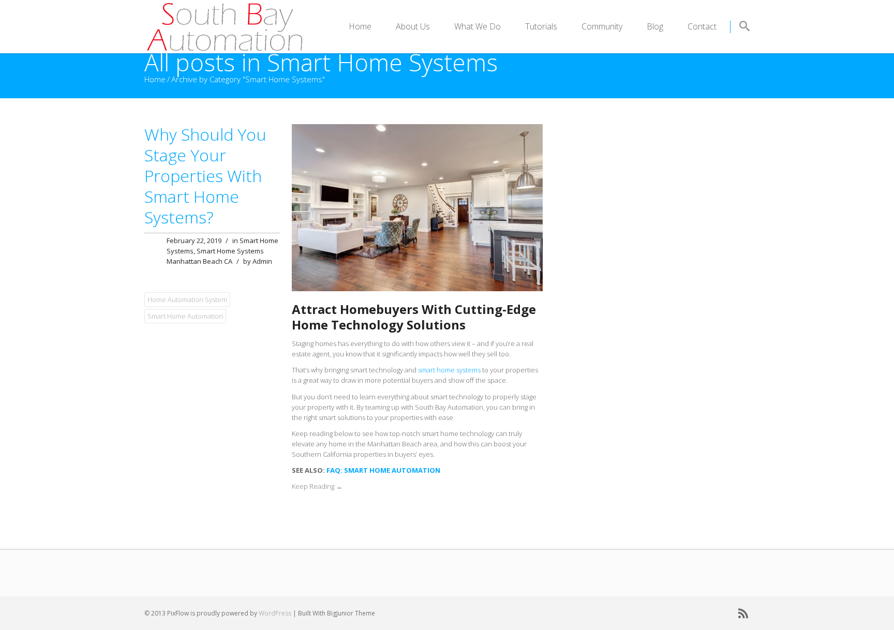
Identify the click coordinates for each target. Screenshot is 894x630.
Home (360, 26)
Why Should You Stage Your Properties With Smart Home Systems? (205, 175)
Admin (262, 261)
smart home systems (449, 369)
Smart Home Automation (185, 316)
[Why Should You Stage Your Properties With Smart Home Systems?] (417, 129)
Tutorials (541, 26)
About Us (413, 26)
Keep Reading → (317, 486)
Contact (702, 26)
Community (602, 26)
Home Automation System (187, 299)
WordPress (275, 613)
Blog (655, 26)
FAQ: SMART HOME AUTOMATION (383, 470)
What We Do (477, 26)
